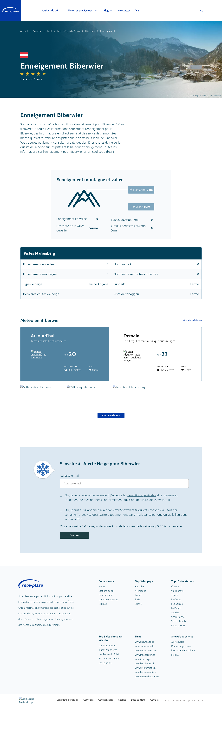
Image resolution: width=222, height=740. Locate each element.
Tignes (174, 595)
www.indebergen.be (145, 654)
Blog (106, 10)
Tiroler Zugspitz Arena (68, 31)
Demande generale (181, 646)
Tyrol (49, 31)
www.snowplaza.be (144, 641)
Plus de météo (190, 320)
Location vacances (108, 599)
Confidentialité (139, 500)
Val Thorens (177, 590)
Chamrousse (178, 616)
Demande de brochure (183, 650)
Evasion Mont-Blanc (109, 658)
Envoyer (74, 535)
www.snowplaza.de (144, 646)
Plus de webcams (111, 415)
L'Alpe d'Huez (178, 625)
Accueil (24, 31)
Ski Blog (103, 603)
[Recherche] (201, 10)
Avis (137, 10)
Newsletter (124, 10)
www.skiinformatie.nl (145, 667)
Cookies (122, 699)
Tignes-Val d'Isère (108, 649)
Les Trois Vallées (107, 645)
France (138, 595)
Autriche (37, 31)
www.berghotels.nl (144, 663)
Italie (137, 599)
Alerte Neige (177, 641)
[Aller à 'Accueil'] (10, 10)
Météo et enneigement (80, 10)
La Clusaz (176, 599)
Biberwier (90, 31)
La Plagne (176, 608)
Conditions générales (141, 495)
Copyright (88, 699)
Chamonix (176, 586)
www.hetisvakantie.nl (145, 672)
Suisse (138, 603)
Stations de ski (49, 10)
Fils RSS (175, 654)
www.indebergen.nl (144, 659)
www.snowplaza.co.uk (146, 650)
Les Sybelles (105, 662)
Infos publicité (138, 699)
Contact (154, 699)
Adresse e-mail (69, 475)
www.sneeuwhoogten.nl (147, 676)
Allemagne (140, 590)
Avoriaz (175, 612)
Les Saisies (177, 603)
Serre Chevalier (179, 621)
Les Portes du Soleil (109, 654)
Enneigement (106, 595)
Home (102, 586)
